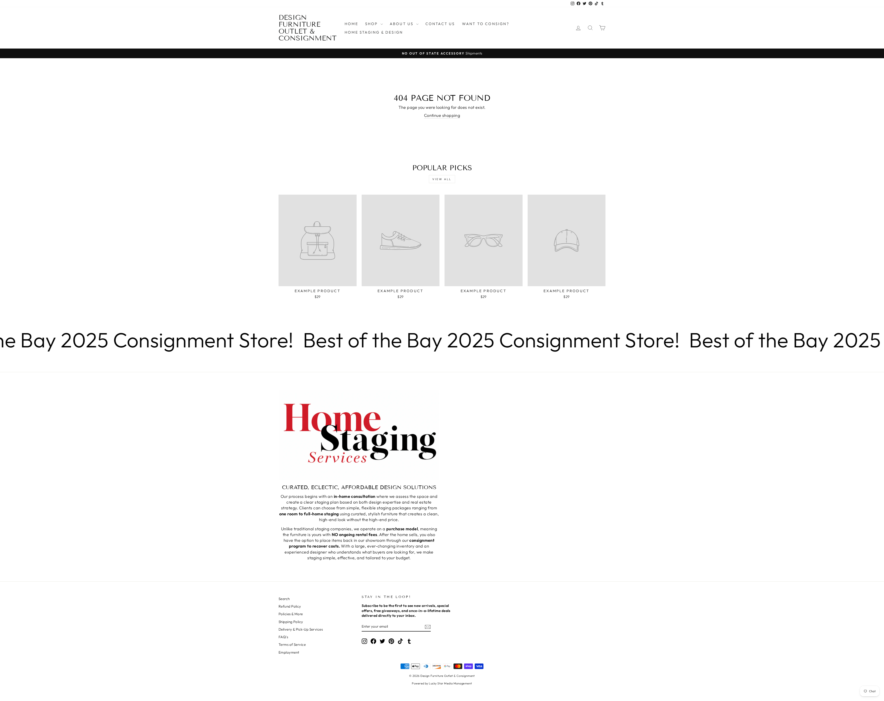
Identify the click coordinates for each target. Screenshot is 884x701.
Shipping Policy (291, 622)
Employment (289, 652)
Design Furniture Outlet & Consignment (308, 27)
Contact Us (440, 23)
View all (442, 179)
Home (351, 23)
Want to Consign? (485, 23)
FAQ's (283, 637)
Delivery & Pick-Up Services (301, 629)
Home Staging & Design (374, 32)
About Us (402, 23)
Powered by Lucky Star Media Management (442, 683)
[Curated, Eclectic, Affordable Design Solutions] (359, 434)
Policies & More (291, 614)
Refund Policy (290, 606)
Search (284, 599)
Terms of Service (292, 644)
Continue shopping (442, 115)
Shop (372, 23)
